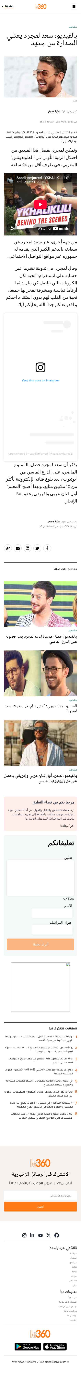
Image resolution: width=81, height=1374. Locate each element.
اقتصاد (73, 1257)
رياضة (74, 1276)
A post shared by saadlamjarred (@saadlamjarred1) (40, 453)
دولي (75, 1285)
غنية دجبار (54, 111)
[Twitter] (48, 1235)
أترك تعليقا (40, 944)
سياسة (73, 1253)
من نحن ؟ (72, 1297)
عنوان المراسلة (61, 922)
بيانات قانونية (70, 1311)
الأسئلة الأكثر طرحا (68, 1301)
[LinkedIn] (32, 1235)
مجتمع (73, 1262)
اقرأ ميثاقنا (67, 826)
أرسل (40, 1206)
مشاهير (73, 27)
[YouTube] (40, 1235)
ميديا (74, 1271)
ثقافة (74, 1267)
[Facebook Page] (56, 1235)
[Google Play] (27, 1346)
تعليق (68, 858)
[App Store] (55, 1346)
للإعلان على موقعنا (68, 1306)
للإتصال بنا (71, 1315)
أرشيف (73, 1320)
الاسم (68, 906)
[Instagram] (24, 1235)
